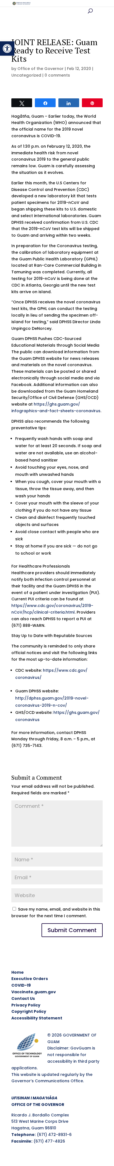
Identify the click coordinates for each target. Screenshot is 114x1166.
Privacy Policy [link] (25, 1005)
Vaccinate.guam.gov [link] (33, 992)
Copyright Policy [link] (28, 1011)
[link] (7, 48)
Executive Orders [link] (29, 978)
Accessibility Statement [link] (36, 1018)
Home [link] (17, 972)
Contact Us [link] (23, 998)
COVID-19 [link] (21, 985)
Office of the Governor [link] (40, 68)
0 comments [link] (57, 75)
